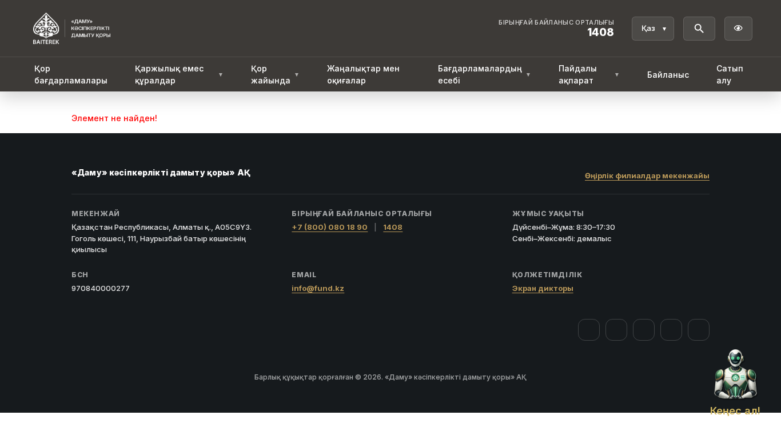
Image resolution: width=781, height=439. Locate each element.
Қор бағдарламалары (70, 74)
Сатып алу (729, 74)
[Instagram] (616, 330)
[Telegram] (671, 330)
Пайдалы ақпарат (589, 74)
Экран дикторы (542, 288)
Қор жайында (275, 74)
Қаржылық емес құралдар (179, 74)
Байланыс (668, 74)
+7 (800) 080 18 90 (330, 227)
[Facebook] (589, 330)
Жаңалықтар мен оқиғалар (363, 74)
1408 (393, 227)
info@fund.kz (318, 288)
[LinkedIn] (699, 330)
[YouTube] (644, 330)
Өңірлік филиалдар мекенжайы (647, 175)
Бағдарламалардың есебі (484, 74)
